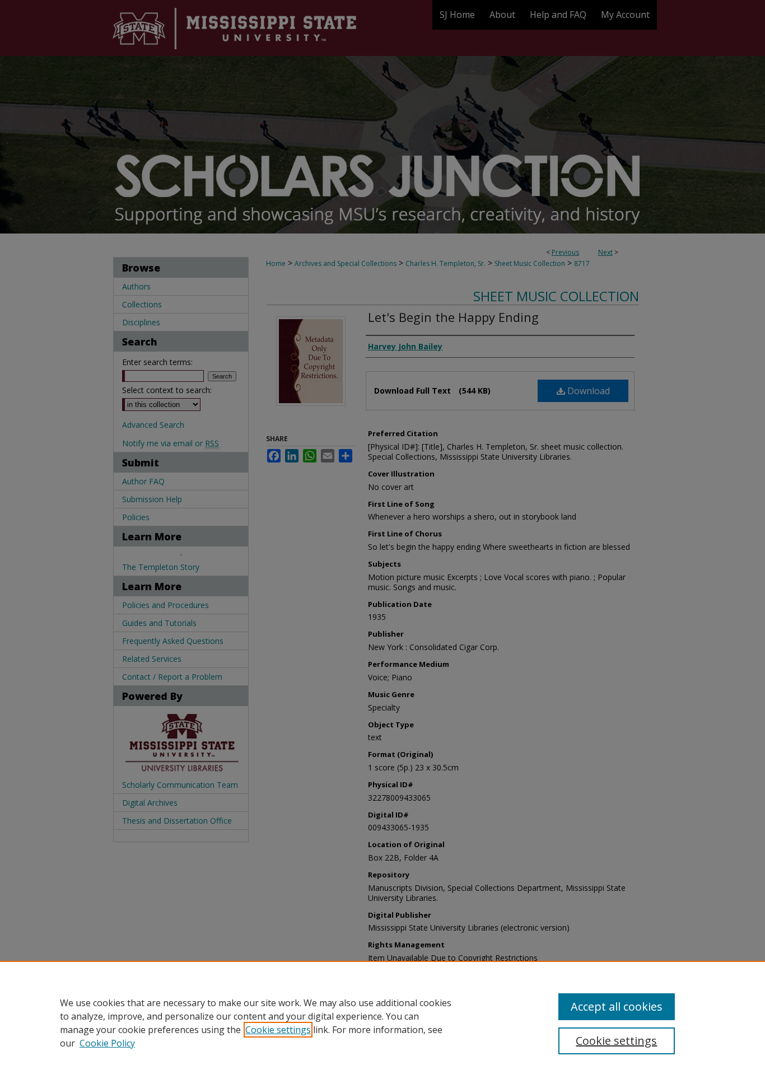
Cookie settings (278, 1030)
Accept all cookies (617, 1006)
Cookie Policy (107, 1043)
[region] (382, 1022)
